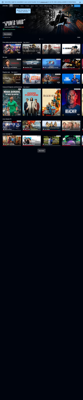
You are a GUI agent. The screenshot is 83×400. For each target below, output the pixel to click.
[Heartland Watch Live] (71, 126)
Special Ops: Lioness (12, 79)
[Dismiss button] (80, 2)
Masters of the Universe (51, 79)
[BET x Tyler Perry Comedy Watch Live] (51, 64)
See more (41, 150)
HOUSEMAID (71, 49)
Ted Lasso (71, 79)
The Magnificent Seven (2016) (31, 49)
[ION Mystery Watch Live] (12, 126)
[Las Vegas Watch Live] (51, 126)
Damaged (51, 49)
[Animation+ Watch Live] (71, 141)
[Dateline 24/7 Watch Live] (31, 64)
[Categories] (70, 6)
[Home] (5, 5)
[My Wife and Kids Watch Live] (12, 141)
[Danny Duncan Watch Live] (51, 141)
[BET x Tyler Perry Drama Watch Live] (31, 126)
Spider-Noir (41, 19)
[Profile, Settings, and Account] (72, 6)
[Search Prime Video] (63, 6)
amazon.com (44, 2)
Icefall (31, 79)
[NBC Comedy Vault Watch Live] (31, 141)
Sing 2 (12, 49)
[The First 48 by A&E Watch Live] (71, 64)
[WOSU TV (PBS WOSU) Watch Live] (12, 64)
